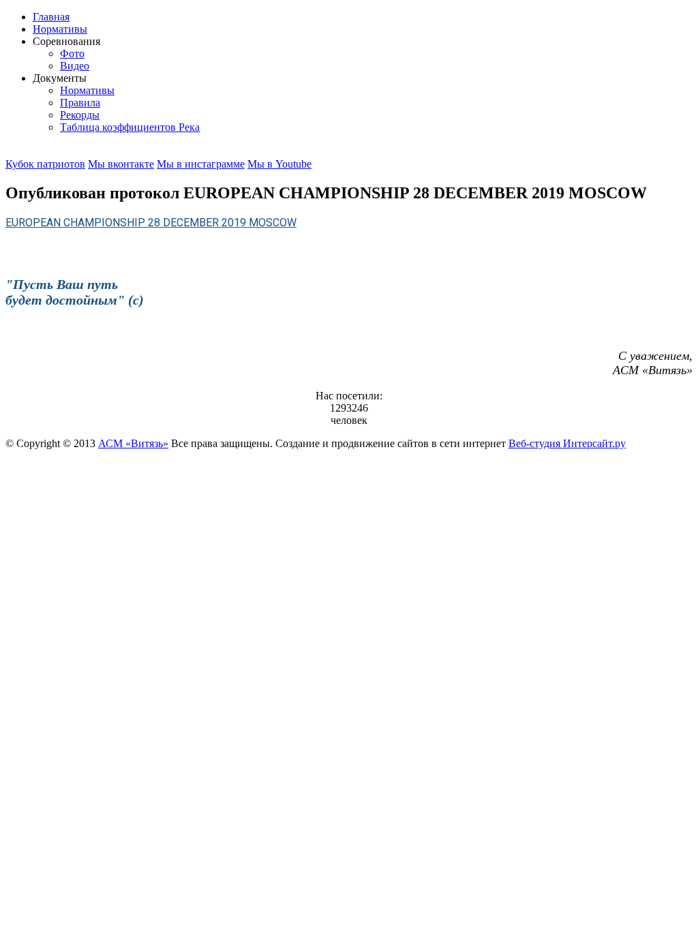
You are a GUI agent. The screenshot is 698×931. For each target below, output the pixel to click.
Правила (80, 102)
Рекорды (80, 115)
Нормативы (60, 29)
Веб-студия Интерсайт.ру (567, 443)
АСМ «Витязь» (133, 443)
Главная (51, 16)
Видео (74, 66)
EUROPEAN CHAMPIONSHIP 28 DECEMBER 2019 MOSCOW (151, 222)
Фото (72, 53)
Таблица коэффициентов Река (130, 127)
